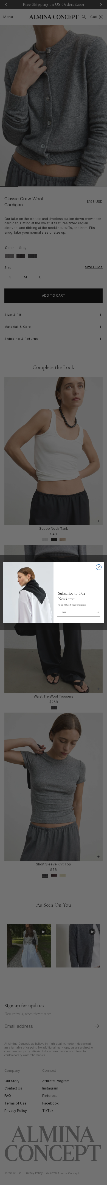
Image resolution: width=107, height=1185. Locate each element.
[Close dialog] (99, 567)
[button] (97, 612)
